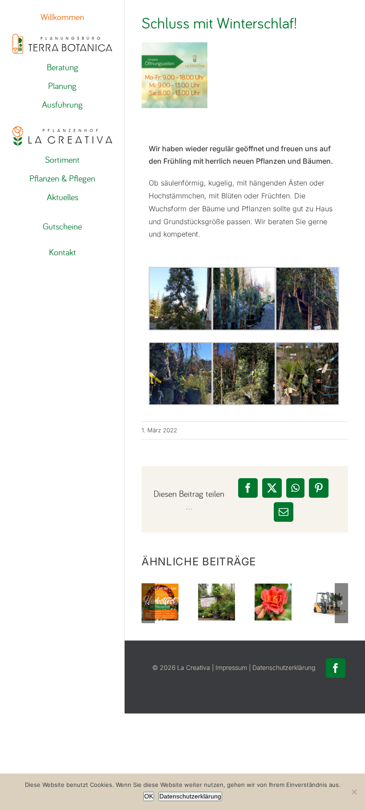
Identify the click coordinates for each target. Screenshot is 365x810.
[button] (148, 603)
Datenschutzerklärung (283, 667)
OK (148, 796)
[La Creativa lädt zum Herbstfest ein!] (160, 602)
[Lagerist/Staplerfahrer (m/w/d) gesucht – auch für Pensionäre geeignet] (329, 602)
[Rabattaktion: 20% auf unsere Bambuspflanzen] (216, 602)
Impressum (231, 667)
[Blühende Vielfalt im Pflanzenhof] (273, 602)
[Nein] (353, 791)
